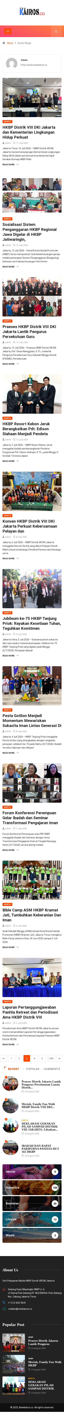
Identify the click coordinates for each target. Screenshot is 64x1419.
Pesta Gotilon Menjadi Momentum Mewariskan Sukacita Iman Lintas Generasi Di (31, 720)
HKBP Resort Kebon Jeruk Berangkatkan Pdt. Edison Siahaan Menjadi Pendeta (26, 429)
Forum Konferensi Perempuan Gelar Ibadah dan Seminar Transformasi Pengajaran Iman (30, 818)
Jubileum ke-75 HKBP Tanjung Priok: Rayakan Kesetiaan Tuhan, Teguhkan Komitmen (31, 623)
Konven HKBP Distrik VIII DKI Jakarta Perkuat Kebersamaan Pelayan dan (29, 526)
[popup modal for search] (56, 31)
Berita (25, 1120)
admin (8, 143)
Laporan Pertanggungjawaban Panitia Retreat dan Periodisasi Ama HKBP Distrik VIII (30, 1012)
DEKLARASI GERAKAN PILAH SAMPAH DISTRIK (41, 1385)
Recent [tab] (13, 1069)
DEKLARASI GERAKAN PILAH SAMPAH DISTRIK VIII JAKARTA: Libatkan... (40, 1126)
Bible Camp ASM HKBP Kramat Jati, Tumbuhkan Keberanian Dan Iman (31, 915)
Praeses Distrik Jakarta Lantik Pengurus (43, 1342)
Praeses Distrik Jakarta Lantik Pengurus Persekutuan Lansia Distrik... (41, 1084)
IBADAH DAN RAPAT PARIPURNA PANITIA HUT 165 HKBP (40, 1148)
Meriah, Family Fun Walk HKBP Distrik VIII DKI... (38, 1105)
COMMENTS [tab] (52, 1069)
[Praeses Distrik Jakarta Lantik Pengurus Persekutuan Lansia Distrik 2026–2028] (13, 1343)
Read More (8, 164)
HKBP (24, 1078)
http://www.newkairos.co (34, 65)
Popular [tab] (32, 1069)
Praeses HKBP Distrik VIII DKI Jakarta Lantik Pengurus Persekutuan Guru (29, 331)
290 (51, 1058)
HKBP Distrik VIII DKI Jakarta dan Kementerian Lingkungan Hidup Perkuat (28, 132)
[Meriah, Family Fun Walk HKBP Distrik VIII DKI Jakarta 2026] (13, 1364)
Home (10, 43)
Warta (7, 122)
